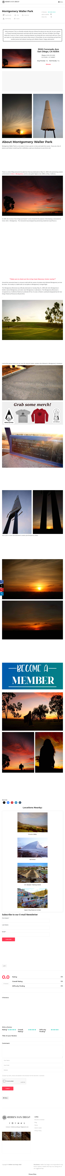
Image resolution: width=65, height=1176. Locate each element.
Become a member (39, 1119)
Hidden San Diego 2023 (15, 1164)
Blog (35, 1122)
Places (36, 1125)
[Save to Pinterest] (2, 590)
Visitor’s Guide (38, 1128)
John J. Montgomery (17, 174)
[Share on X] (2, 586)
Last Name (5, 925)
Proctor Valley (32, 834)
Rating (4, 1030)
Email (4, 931)
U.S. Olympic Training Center (32, 885)
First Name (5, 918)
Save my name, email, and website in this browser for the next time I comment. (24, 1075)
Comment (6, 1043)
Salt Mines (32, 859)
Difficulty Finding (42, 1030)
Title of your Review (9, 1036)
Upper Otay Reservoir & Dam (32, 910)
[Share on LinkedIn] (2, 594)
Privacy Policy (37, 1130)
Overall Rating (20, 1030)
